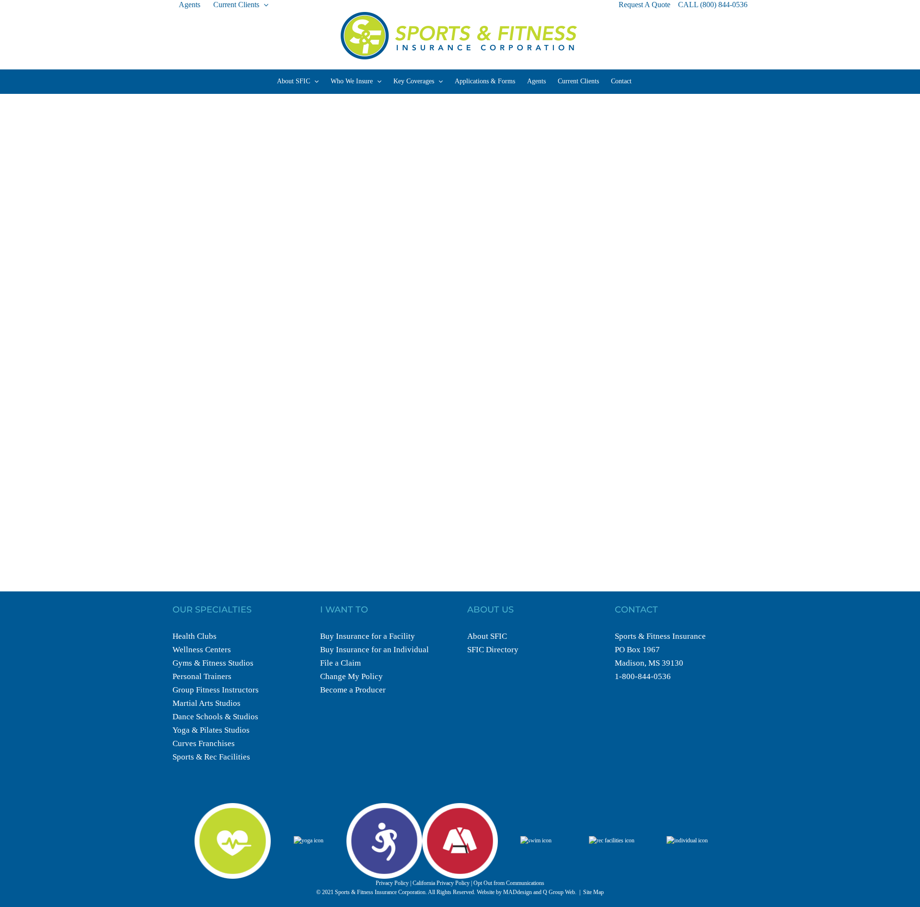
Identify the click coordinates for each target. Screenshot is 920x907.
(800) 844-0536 (724, 4)
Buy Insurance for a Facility (367, 636)
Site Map (593, 892)
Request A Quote (644, 4)
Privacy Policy (392, 883)
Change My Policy (351, 676)
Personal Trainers (201, 676)
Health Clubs (194, 636)
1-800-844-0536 (643, 676)
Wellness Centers (201, 649)
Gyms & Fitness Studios (212, 663)
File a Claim (340, 663)
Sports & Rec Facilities (211, 756)
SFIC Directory (492, 649)
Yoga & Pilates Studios (211, 730)
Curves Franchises (203, 743)
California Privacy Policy (441, 883)
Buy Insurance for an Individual (374, 649)
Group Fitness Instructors (215, 689)
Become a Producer (353, 689)
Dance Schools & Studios (215, 716)
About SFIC (487, 636)
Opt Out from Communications (508, 883)
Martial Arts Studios (206, 703)
